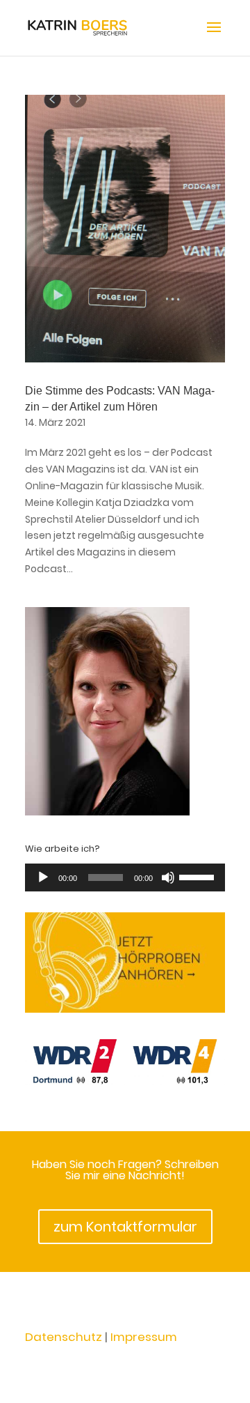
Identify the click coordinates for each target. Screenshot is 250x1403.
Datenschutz (63, 1336)
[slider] (198, 876)
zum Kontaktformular (125, 1226)
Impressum (143, 1336)
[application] (125, 877)
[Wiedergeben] (43, 877)
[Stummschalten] (168, 877)
